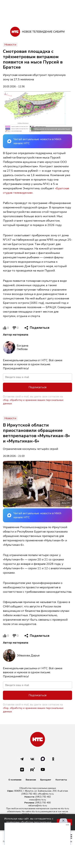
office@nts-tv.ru (46, 793)
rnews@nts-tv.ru (37, 799)
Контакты (61, 779)
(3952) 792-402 (43, 796)
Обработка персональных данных (37, 788)
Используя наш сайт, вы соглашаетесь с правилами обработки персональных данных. (28, 822)
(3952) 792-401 (29, 793)
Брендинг (45, 779)
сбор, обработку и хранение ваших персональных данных (33, 401)
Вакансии (31, 779)
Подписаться (37, 387)
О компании (14, 779)
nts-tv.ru (65, 808)
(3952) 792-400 (43, 802)
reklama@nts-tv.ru (37, 805)
